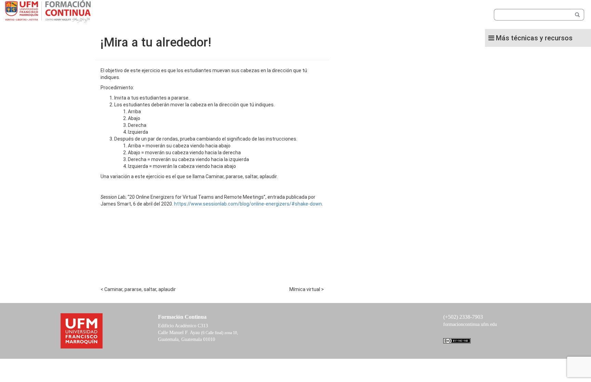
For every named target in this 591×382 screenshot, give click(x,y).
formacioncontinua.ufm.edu (470, 324)
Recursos (238, 19)
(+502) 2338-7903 (463, 317)
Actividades (211, 19)
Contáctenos (265, 19)
